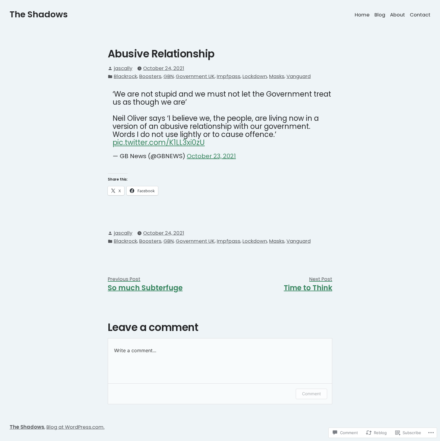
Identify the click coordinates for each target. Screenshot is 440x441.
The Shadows (39, 14)
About (397, 14)
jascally (123, 68)
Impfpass (228, 76)
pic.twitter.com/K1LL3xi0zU (159, 142)
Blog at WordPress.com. (75, 427)
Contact (420, 14)
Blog (379, 14)
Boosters (150, 76)
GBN (168, 76)
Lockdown (254, 76)
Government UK (195, 76)
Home (362, 14)
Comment (311, 393)
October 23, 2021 (211, 156)
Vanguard (298, 76)
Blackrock (125, 76)
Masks (276, 76)
